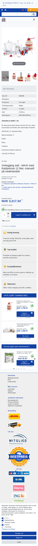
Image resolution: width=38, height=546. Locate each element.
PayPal (7, 524)
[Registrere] (6, 10)
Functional (8, 527)
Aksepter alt (19, 533)
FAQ (9, 380)
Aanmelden (11, 389)
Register (10, 391)
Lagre (19, 542)
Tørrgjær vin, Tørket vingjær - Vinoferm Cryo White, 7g (25, 352)
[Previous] (3, 49)
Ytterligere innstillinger (8, 529)
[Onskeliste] (25, 10)
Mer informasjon (8, 89)
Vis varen (25, 336)
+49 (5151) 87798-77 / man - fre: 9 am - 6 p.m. (18, 4)
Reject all (19, 537)
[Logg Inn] (2, 10)
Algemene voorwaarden (15, 406)
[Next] (34, 49)
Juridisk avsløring (13, 404)
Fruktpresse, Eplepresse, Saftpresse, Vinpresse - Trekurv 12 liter (25, 302)
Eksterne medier (10, 522)
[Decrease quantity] (8, 216)
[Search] (33, 14)
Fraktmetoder (12, 381)
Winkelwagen (12, 393)
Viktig (6, 518)
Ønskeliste (7, 221)
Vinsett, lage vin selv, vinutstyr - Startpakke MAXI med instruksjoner (25, 325)
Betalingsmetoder (13, 378)
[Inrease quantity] (8, 213)
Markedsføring (9, 520)
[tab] (19, 89)
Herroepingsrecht (13, 400)
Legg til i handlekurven (23, 215)
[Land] (22, 10)
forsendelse (13, 226)
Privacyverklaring (13, 402)
